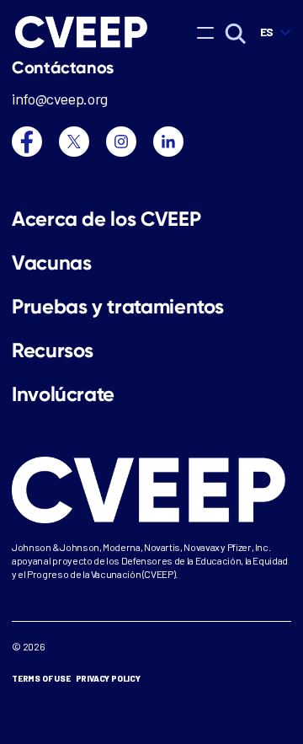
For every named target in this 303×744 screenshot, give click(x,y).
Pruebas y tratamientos (118, 306)
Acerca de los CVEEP (106, 219)
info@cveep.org (60, 98)
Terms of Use (41, 678)
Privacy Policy (108, 678)
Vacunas (51, 263)
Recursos (52, 350)
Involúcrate (63, 394)
